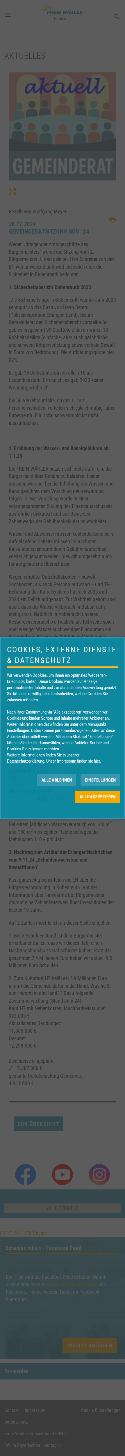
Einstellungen (100, 780)
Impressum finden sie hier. (79, 761)
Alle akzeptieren (98, 796)
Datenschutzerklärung (25, 761)
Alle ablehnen (57, 780)
